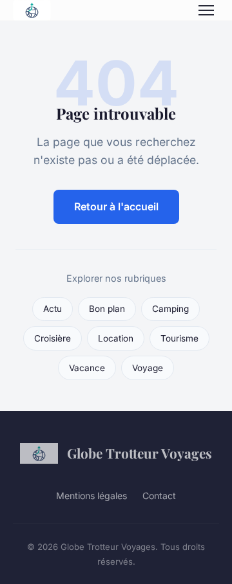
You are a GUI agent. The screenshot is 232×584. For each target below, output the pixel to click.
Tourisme (179, 338)
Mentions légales (91, 495)
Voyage (147, 368)
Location (115, 338)
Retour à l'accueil (116, 206)
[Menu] (206, 10)
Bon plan (107, 309)
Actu (52, 309)
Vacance (87, 368)
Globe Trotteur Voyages (139, 453)
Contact (159, 495)
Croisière (52, 338)
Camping (170, 309)
